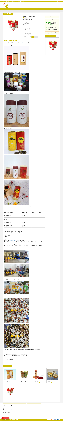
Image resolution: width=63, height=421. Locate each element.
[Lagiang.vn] (6, 5)
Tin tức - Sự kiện (37, 9)
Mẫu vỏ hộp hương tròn (38, 381)
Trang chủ (5, 9)
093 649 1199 (9, 1)
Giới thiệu (29, 406)
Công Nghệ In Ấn (28, 9)
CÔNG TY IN (12, 9)
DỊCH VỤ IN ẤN (20, 9)
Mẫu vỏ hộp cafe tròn (24, 381)
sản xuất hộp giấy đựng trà (13, 240)
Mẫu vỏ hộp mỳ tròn (10, 381)
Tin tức (29, 404)
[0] (58, 1)
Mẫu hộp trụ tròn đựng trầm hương (52, 381)
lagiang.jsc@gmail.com (20, 1)
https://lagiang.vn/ (9, 409)
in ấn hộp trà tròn (22, 42)
